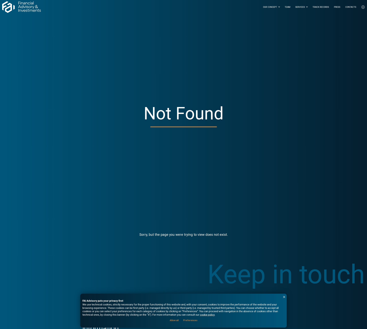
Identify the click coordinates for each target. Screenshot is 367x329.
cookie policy (207, 314)
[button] (271, 7)
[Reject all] (284, 297)
